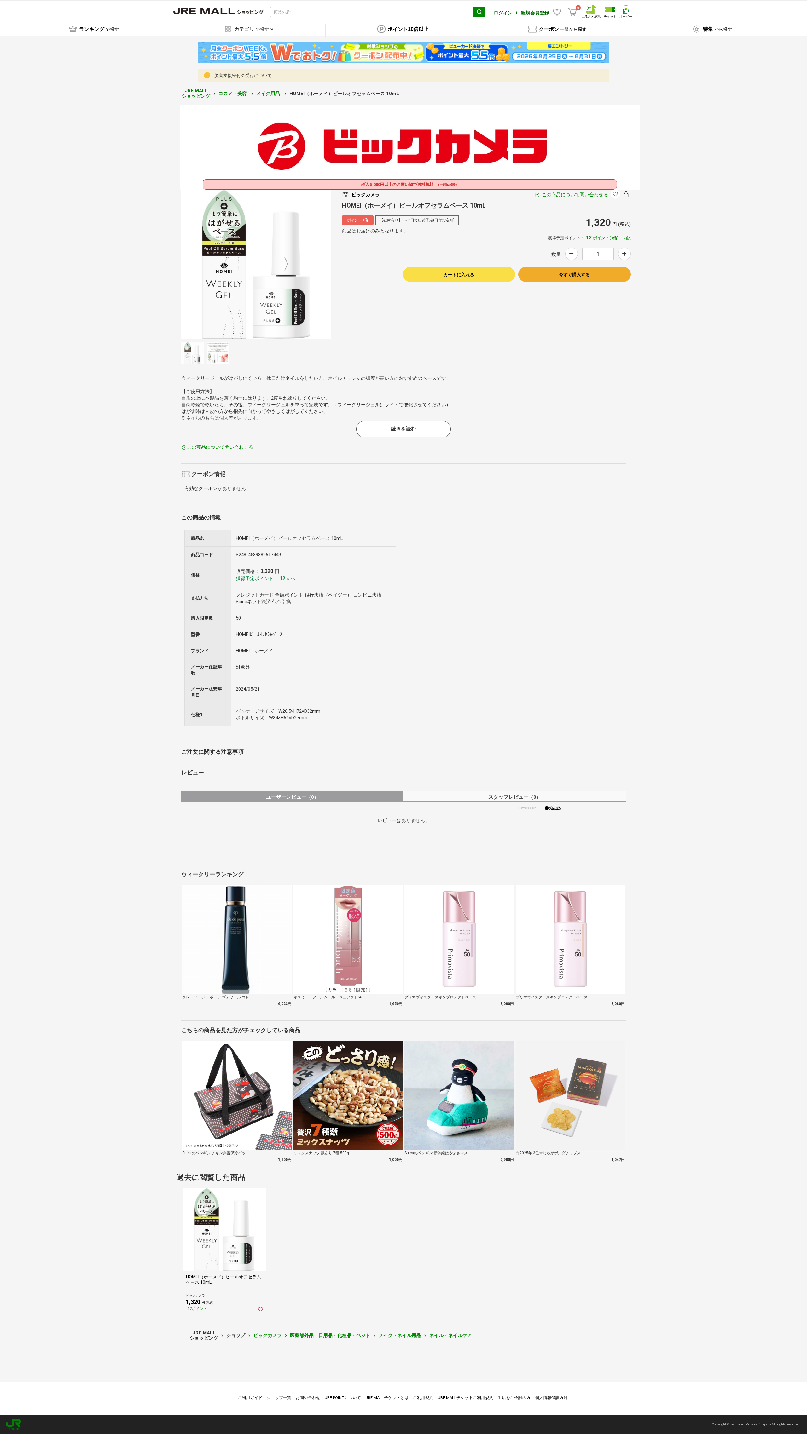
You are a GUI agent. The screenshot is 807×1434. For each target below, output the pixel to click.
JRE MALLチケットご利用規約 (465, 1397)
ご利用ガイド (250, 1397)
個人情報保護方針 (551, 1397)
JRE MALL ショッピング (196, 93)
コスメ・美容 (233, 93)
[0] (572, 12)
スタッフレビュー (514, 797)
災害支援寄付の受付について (243, 75)
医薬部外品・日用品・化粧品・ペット (330, 1335)
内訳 (627, 238)
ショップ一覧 (279, 1397)
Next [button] (282, 264)
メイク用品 (268, 93)
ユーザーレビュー (292, 797)
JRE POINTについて (343, 1397)
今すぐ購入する (574, 274)
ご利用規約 (423, 1397)
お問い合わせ (308, 1397)
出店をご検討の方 (514, 1397)
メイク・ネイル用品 (400, 1335)
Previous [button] (229, 264)
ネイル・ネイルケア (450, 1335)
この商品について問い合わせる (575, 194)
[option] (256, 264)
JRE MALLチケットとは (387, 1397)
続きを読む (403, 429)
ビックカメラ (267, 1335)
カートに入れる (459, 274)
